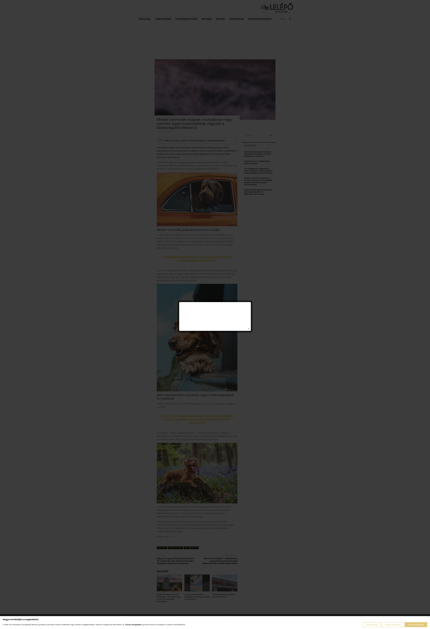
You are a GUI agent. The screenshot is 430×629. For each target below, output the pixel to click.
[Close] (428, 617)
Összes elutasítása (393, 625)
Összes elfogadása (416, 625)
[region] (215, 622)
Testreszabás (371, 625)
